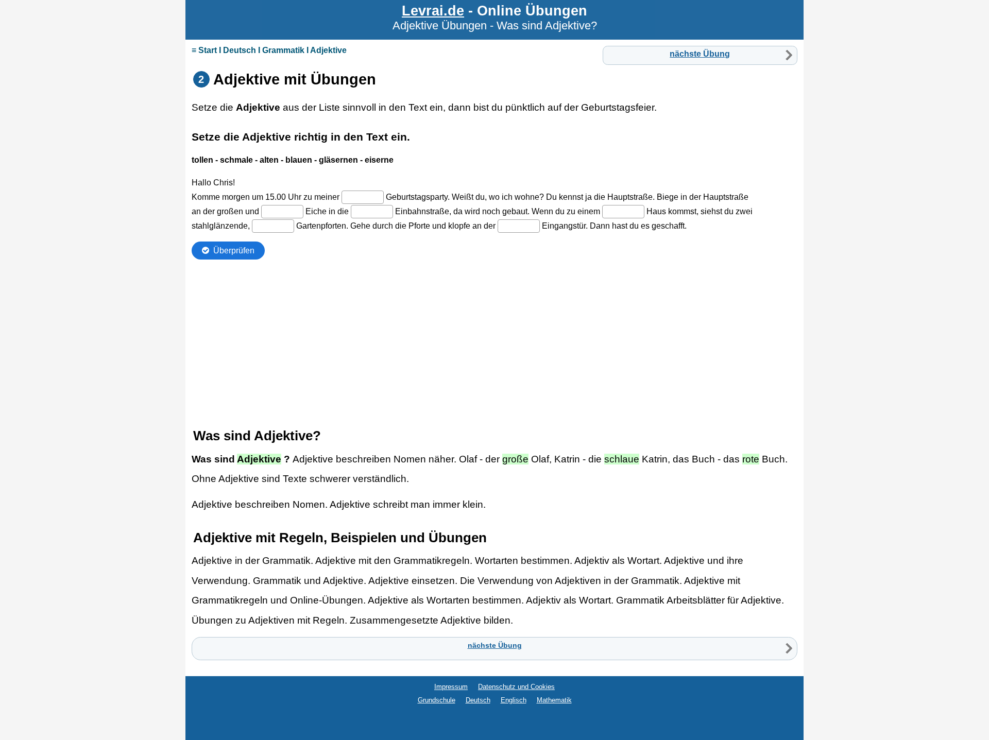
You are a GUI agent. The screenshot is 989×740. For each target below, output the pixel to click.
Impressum (451, 687)
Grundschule (436, 700)
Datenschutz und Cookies (516, 687)
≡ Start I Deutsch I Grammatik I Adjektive (269, 50)
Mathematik (554, 700)
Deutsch (478, 700)
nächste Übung (700, 53)
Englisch (513, 700)
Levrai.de (433, 11)
